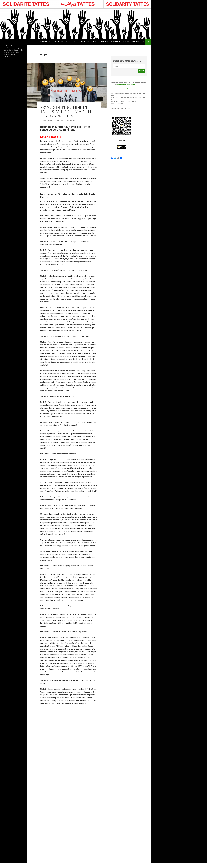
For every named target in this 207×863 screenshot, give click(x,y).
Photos (126, 42)
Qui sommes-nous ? (45, 42)
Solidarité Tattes (68, 120)
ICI (130, 108)
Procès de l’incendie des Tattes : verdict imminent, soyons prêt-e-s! (67, 111)
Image (44, 120)
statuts (129, 89)
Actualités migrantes (88, 42)
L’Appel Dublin (115, 42)
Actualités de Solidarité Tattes (66, 42)
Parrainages (103, 42)
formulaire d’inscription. (126, 84)
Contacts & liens (138, 42)
